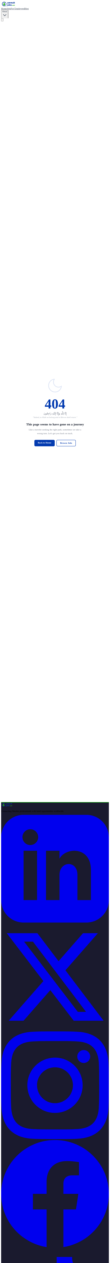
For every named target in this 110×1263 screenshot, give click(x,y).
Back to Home (44, 443)
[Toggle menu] (2, 19)
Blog (26, 8)
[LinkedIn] (55, 922)
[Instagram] (55, 1138)
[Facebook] (55, 1246)
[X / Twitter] (55, 1030)
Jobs (9, 8)
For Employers (17, 8)
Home (4, 8)
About (4, 11)
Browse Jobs (66, 443)
